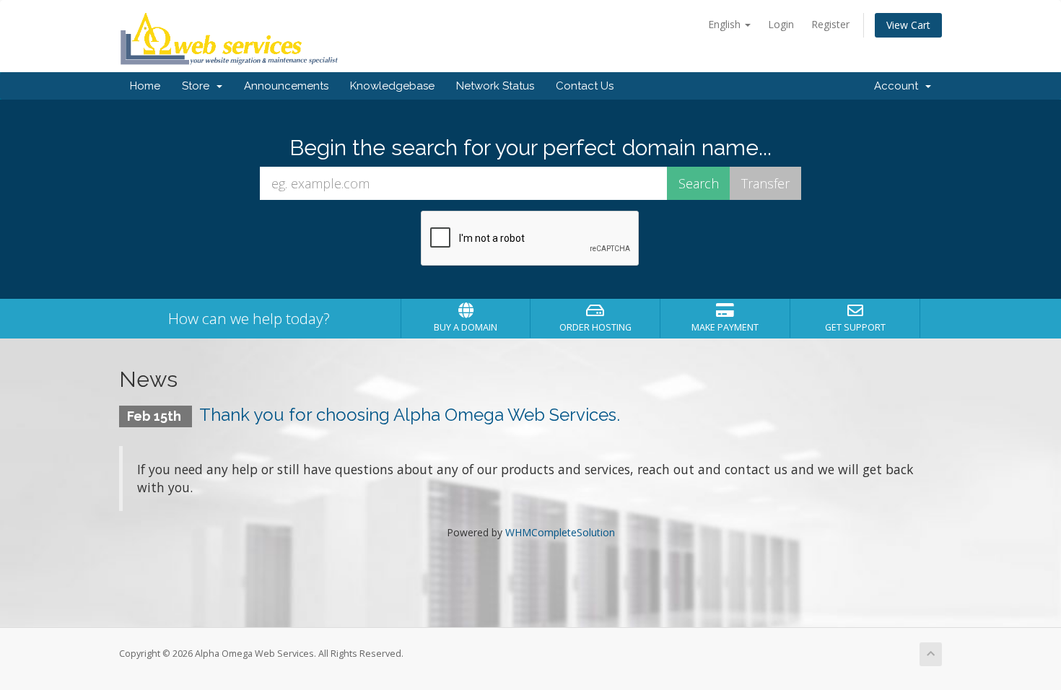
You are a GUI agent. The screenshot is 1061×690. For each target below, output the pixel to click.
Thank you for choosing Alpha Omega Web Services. (409, 414)
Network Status (495, 85)
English (725, 24)
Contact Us (585, 85)
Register (830, 24)
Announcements (286, 85)
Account (899, 85)
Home (145, 85)
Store (198, 85)
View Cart (908, 25)
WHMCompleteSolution (560, 532)
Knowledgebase (392, 85)
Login (781, 24)
